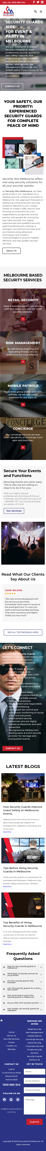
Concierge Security (35, 1039)
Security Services (12, 1039)
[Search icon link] (35, 12)
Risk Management (34, 1032)
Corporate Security (34, 1046)
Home (11, 1032)
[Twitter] (38, 2)
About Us (11, 1035)
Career (11, 1042)
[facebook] (5, 1099)
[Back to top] (41, 1146)
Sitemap (11, 1049)
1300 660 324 (18, 2)
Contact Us (11, 1046)
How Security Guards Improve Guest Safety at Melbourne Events (22, 810)
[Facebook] (34, 2)
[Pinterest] (42, 2)
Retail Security (34, 1029)
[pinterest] (18, 1099)
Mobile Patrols (34, 1036)
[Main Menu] (41, 11)
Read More (7, 832)
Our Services (13, 511)
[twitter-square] (11, 1099)
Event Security (34, 1043)
